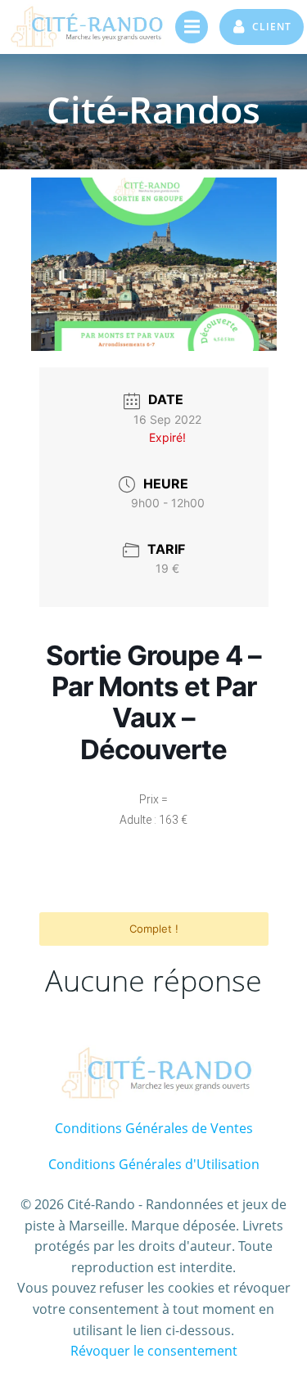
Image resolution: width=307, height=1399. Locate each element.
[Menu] (191, 27)
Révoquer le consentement (153, 1351)
